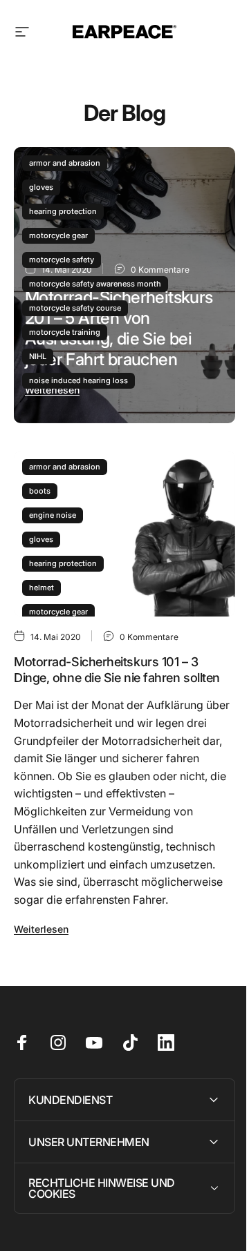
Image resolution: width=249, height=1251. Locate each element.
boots (39, 491)
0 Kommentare (149, 636)
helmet (41, 587)
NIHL (37, 356)
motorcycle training (64, 332)
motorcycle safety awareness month (95, 284)
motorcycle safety (61, 259)
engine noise (52, 515)
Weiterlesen (52, 390)
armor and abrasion (64, 163)
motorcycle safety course (75, 308)
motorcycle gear (58, 235)
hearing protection (63, 211)
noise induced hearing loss (78, 380)
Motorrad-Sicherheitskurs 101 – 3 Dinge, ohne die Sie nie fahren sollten (117, 669)
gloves (41, 187)
